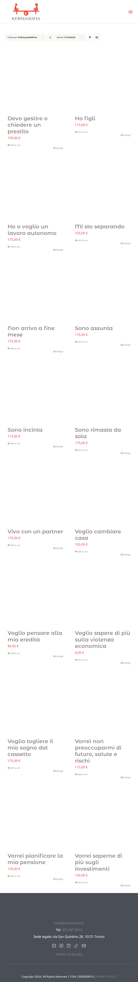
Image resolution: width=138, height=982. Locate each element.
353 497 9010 (72, 930)
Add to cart (15, 145)
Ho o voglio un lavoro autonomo (32, 229)
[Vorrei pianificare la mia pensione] (35, 818)
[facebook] (54, 945)
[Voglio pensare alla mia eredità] (35, 596)
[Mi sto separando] (102, 189)
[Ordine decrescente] (50, 37)
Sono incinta (25, 429)
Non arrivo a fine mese (31, 331)
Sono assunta (94, 328)
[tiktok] (76, 945)
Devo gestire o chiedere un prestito (28, 125)
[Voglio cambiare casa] (102, 494)
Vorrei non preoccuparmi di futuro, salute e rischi (98, 751)
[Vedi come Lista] (96, 37)
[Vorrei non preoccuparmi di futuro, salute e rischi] (102, 704)
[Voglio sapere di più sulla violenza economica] (102, 596)
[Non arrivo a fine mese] (35, 291)
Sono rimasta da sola (98, 432)
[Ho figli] (102, 81)
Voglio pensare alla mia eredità (35, 636)
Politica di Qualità (69, 954)
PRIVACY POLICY (106, 976)
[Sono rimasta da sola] (102, 392)
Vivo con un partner (35, 531)
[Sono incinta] (35, 392)
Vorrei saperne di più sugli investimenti (98, 862)
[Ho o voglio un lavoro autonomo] (35, 189)
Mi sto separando (100, 226)
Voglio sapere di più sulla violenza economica (102, 639)
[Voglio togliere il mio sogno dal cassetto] (35, 704)
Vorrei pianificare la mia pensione (35, 858)
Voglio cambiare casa (98, 534)
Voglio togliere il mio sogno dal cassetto (30, 748)
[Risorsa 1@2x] (69, 899)
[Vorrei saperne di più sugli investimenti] (102, 818)
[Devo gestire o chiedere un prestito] (35, 81)
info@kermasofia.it (69, 923)
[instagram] (61, 945)
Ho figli (85, 118)
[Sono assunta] (102, 291)
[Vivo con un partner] (35, 494)
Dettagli (59, 148)
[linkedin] (69, 945)
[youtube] (84, 945)
